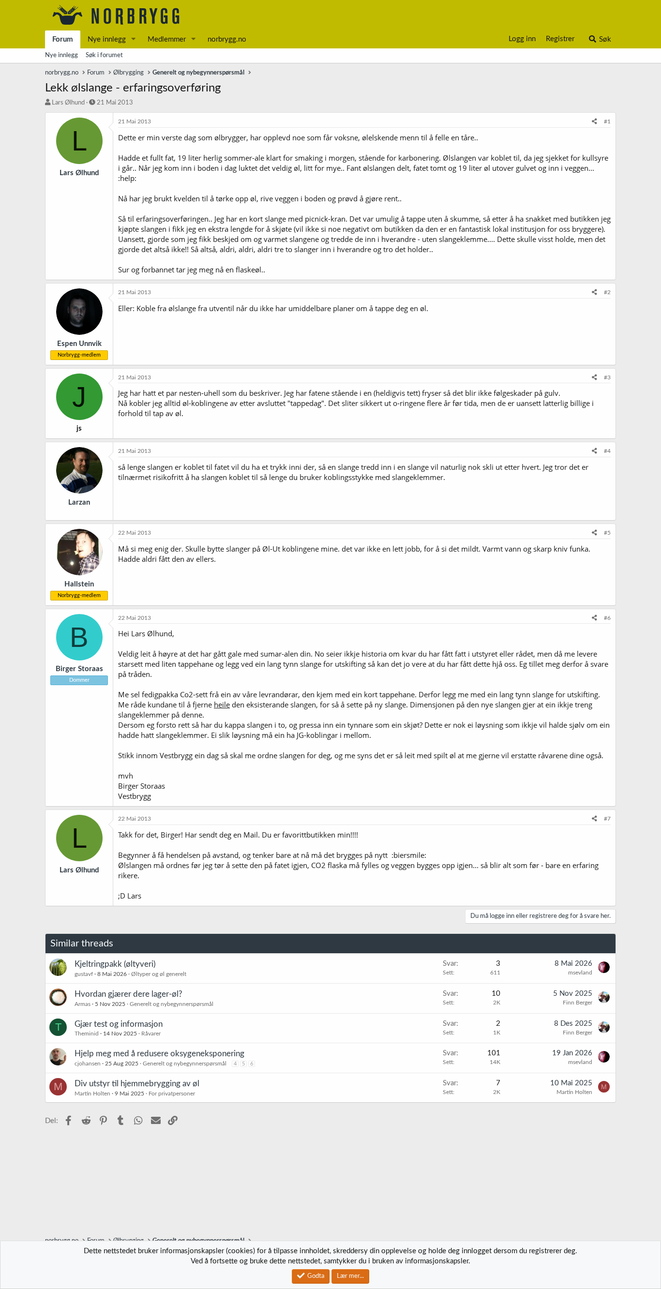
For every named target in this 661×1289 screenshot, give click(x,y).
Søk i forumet (104, 55)
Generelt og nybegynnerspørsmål (171, 1004)
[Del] (594, 121)
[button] (133, 39)
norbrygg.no (227, 39)
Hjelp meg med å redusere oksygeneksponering (159, 1053)
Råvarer (151, 1033)
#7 (607, 819)
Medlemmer (167, 39)
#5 (607, 533)
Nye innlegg (107, 39)
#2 (607, 292)
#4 (607, 451)
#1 (607, 121)
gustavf (84, 974)
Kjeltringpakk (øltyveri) (115, 964)
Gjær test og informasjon (119, 1024)
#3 (607, 377)
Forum (62, 39)
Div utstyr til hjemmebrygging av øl (137, 1083)
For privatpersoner (172, 1093)
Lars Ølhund (68, 103)
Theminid (87, 1033)
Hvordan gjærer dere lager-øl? (128, 994)
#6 (607, 618)
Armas (82, 1004)
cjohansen (88, 1063)
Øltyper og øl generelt (158, 974)
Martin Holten (92, 1093)
